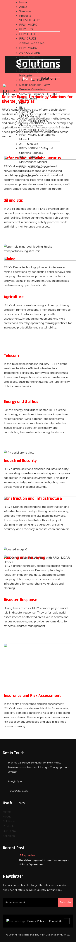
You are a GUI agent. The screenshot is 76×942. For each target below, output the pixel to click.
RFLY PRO (26, 29)
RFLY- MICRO (28, 24)
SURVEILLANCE (30, 20)
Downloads (26, 112)
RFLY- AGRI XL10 (31, 57)
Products (25, 15)
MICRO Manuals (30, 116)
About (23, 7)
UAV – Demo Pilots (31, 80)
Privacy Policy (35, 921)
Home (23, 2)
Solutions (25, 11)
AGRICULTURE (29, 52)
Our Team (9, 831)
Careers (24, 62)
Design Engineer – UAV (34, 84)
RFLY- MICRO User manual (36, 130)
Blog (22, 107)
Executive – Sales (30, 66)
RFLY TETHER (29, 34)
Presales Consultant (32, 89)
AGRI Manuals (28, 144)
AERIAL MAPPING (31, 43)
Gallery (23, 103)
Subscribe (65, 902)
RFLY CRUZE (28, 38)
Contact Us (26, 176)
